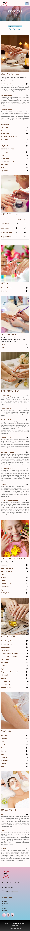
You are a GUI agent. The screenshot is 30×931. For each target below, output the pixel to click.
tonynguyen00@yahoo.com (11, 891)
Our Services (6, 906)
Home (10, 16)
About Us (5, 903)
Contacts (5, 910)
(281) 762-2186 (8, 888)
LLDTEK (19, 928)
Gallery (5, 908)
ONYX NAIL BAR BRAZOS (12, 923)
